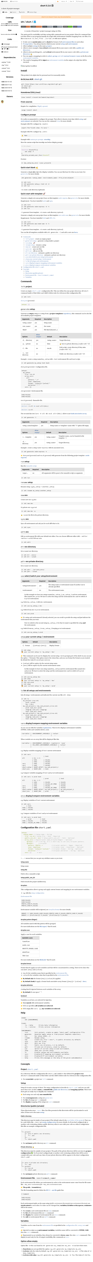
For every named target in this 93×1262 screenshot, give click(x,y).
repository (67, 313)
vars (22, 1227)
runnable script (31, 466)
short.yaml (24, 301)
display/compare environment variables (40, 265)
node (44, 201)
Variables (28, 277)
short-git (38, 79)
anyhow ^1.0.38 (6, 62)
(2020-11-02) (7, 85)
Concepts (26, 269)
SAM (44, 218)
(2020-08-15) (7, 88)
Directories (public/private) (34, 273)
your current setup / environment (38, 259)
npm (50, 201)
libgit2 (40, 106)
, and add (64, 56)
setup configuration (37, 893)
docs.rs (63, 1)
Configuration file (33, 267)
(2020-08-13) (7, 91)
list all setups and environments (36, 261)
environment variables (30, 58)
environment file (61, 973)
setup (31, 241)
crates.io (5, 52)
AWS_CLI (52, 218)
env (28, 247)
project (29, 239)
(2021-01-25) (7, 81)
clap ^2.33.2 (5, 65)
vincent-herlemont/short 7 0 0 (10, 48)
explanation (47, 728)
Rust (71, 1)
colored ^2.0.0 (6, 68)
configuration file (71, 1225)
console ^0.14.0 (6, 71)
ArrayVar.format (54, 909)
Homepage (6, 44)
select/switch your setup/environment (39, 257)
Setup (27, 271)
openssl (44, 106)
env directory (31, 253)
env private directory (34, 255)
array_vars (81, 1225)
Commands (27, 237)
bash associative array (79, 414)
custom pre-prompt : (40, 139)
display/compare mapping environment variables (43, 263)
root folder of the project (75, 1120)
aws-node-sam (63, 215)
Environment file (39, 275)
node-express (62, 198)
